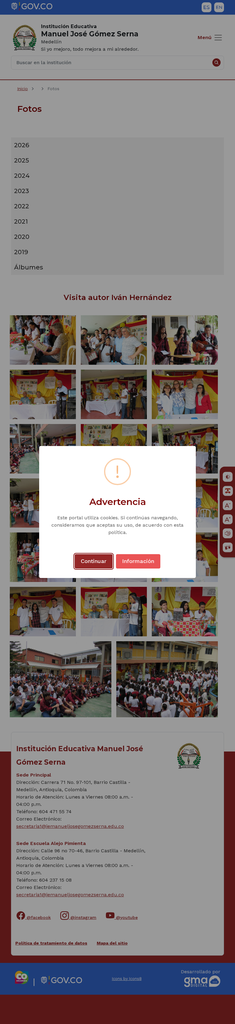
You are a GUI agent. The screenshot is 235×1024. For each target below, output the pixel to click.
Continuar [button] (93, 561)
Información (138, 561)
